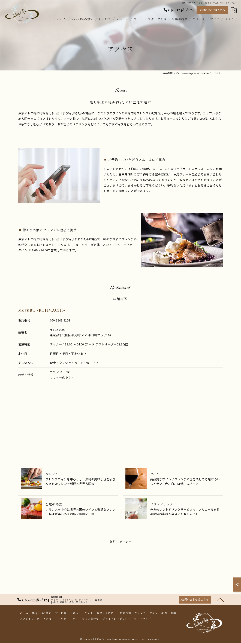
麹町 (113, 541)
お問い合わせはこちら (212, 10)
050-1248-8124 (60, 320)
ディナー (125, 541)
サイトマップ (142, 618)
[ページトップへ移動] (220, 599)
